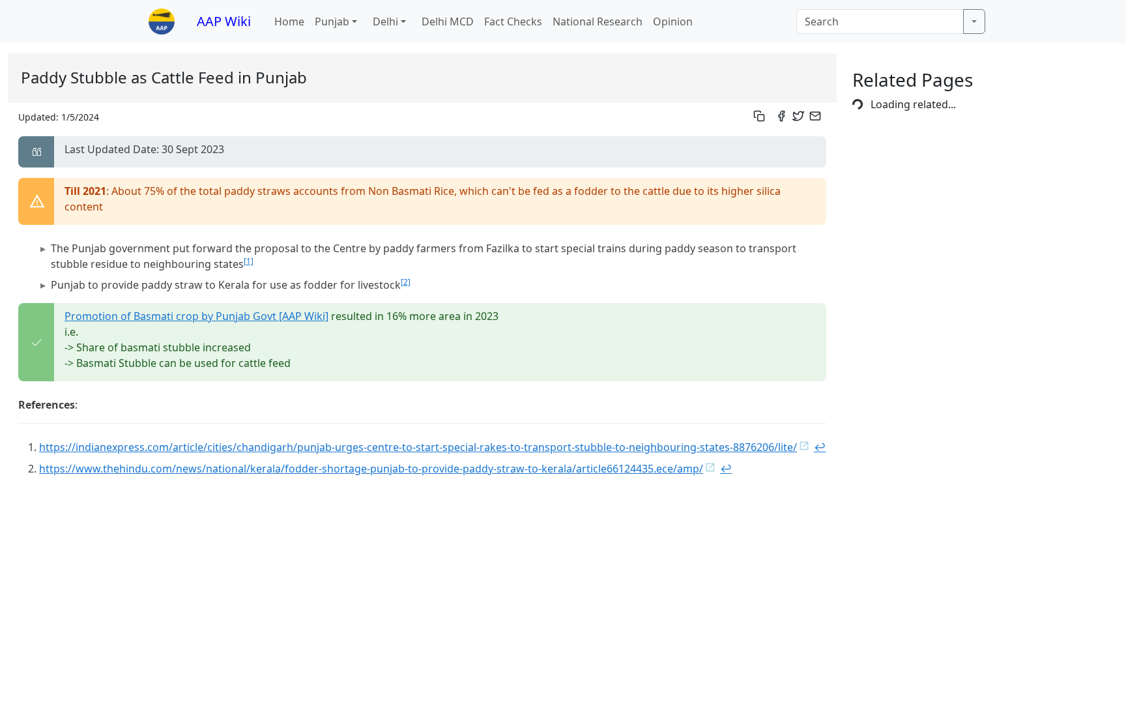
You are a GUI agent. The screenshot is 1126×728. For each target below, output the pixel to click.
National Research (597, 21)
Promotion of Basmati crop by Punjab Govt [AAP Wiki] (196, 316)
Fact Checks (513, 21)
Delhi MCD (448, 21)
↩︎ (820, 447)
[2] (406, 281)
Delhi (385, 21)
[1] (248, 261)
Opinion (673, 21)
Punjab (332, 21)
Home (289, 21)
